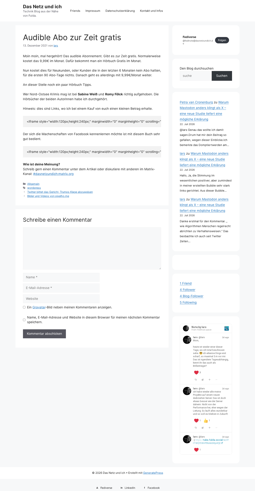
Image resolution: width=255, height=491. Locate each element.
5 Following (188, 302)
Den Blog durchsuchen (197, 68)
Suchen (221, 76)
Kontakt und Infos (151, 11)
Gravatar (38, 307)
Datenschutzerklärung (120, 11)
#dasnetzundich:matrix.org (53, 174)
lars (182, 153)
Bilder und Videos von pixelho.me (48, 196)
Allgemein (33, 183)
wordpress (34, 187)
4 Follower (187, 290)
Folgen (222, 40)
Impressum (92, 11)
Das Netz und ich (42, 6)
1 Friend (186, 283)
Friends (75, 11)
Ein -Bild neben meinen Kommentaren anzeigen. (69, 307)
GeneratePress (153, 473)
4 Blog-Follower (191, 296)
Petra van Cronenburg (196, 102)
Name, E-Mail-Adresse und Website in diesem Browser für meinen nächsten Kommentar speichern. (93, 319)
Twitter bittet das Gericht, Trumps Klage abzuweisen (60, 191)
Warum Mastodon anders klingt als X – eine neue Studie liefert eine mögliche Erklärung (204, 159)
